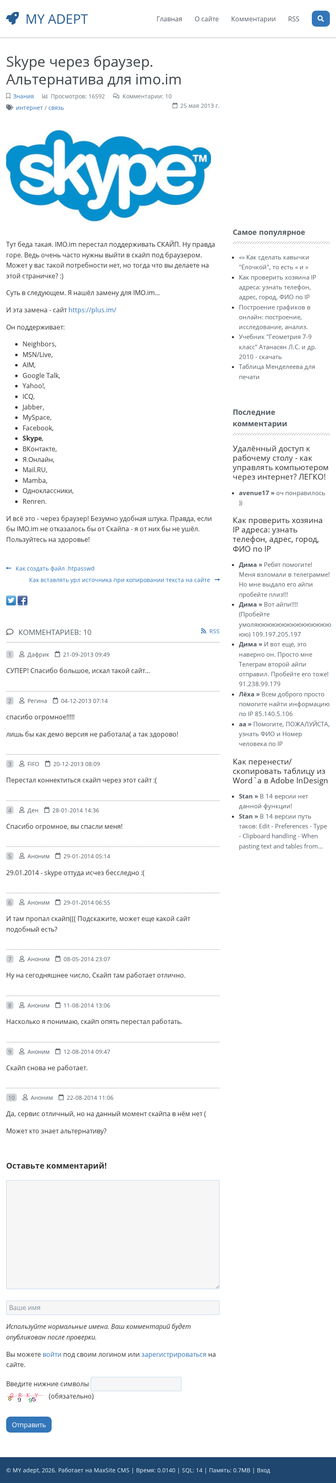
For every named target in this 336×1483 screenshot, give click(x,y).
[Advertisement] (284, 101)
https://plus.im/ (92, 309)
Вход (263, 1470)
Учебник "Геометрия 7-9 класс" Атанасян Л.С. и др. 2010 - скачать (277, 346)
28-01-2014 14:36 (75, 810)
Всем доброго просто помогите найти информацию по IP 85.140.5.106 (284, 704)
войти (52, 1354)
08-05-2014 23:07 (87, 959)
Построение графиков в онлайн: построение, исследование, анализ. (275, 317)
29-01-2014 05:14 (87, 856)
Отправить (29, 1424)
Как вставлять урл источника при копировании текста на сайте (120, 580)
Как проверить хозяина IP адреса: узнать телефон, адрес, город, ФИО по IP (277, 287)
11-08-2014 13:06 (87, 1005)
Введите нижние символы (47, 1383)
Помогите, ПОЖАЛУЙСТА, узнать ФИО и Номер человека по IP (284, 734)
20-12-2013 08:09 (76, 764)
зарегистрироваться (174, 1354)
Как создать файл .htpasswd (54, 568)
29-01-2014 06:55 (87, 902)
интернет (29, 107)
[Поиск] (321, 19)
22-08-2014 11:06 (90, 1097)
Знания (23, 96)
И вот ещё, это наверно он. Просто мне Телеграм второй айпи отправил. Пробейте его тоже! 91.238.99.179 (284, 664)
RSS (214, 631)
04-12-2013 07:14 (84, 701)
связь (56, 107)
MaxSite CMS (111, 1470)
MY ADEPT (56, 18)
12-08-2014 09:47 (87, 1051)
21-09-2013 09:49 (86, 654)
